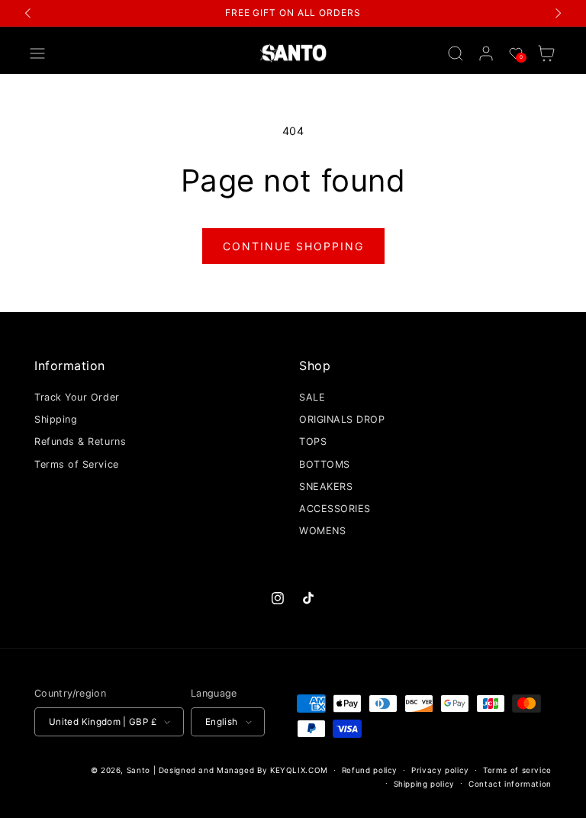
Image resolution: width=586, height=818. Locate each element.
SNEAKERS (326, 486)
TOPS (313, 441)
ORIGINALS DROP (342, 419)
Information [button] (69, 365)
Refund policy (370, 770)
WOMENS (322, 530)
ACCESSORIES (335, 508)
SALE (312, 397)
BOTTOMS (324, 464)
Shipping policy (424, 783)
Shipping (55, 419)
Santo (140, 770)
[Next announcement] (558, 13)
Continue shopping (293, 246)
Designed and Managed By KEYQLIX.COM (243, 770)
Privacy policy (440, 770)
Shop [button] (314, 365)
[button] (37, 53)
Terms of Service (76, 464)
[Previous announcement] (28, 13)
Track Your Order (77, 397)
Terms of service (517, 770)
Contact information (510, 783)
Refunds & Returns (80, 441)
